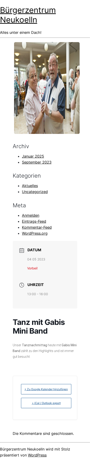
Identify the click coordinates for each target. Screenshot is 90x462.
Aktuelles (30, 185)
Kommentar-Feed (37, 227)
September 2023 (36, 162)
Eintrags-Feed (34, 221)
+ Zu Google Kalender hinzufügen (46, 389)
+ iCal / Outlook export (46, 403)
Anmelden (30, 215)
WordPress (37, 455)
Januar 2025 (33, 156)
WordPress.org (35, 233)
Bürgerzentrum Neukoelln (28, 14)
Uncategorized (35, 191)
